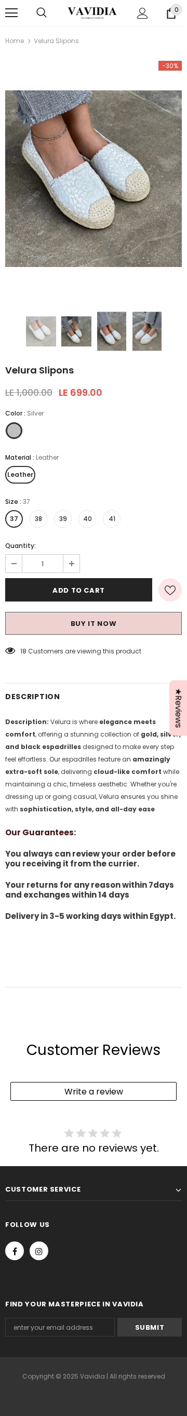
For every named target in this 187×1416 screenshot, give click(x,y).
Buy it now (94, 624)
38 (38, 518)
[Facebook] (14, 1250)
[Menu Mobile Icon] (11, 13)
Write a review (93, 1092)
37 (14, 518)
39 (63, 518)
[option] (93, 178)
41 (112, 518)
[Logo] (92, 13)
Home (14, 40)
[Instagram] (39, 1250)
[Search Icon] (41, 13)
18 (23, 651)
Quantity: (20, 545)
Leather (20, 474)
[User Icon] (142, 13)
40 (87, 518)
